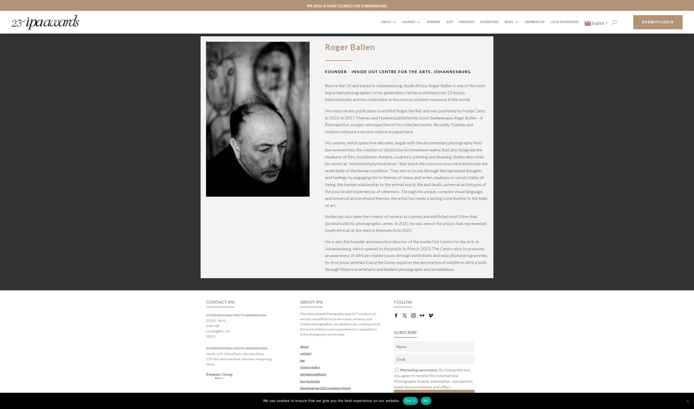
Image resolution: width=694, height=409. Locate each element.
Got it (411, 400)
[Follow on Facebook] (398, 315)
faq (302, 360)
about (304, 347)
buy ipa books (310, 381)
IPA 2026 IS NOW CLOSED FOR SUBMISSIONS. (347, 6)
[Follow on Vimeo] (433, 315)
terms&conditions (313, 374)
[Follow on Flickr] (424, 315)
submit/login (658, 21)
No (426, 400)
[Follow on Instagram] (415, 315)
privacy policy (310, 367)
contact (305, 353)
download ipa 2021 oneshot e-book (325, 388)
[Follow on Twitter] (407, 315)
